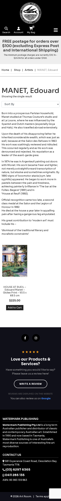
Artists (29, 69)
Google (46, 398)
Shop (17, 69)
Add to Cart (15, 307)
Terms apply (43, 496)
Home (5, 69)
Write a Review (30, 383)
